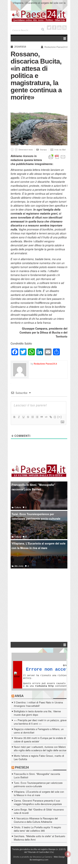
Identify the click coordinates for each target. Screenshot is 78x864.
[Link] (50, 417)
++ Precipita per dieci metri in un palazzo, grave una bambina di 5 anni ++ (40, 721)
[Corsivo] (18, 417)
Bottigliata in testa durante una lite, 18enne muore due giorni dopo (37, 712)
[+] (60, 416)
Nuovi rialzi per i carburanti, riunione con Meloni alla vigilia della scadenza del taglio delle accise (40, 748)
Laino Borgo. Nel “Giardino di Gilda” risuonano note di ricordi (39, 811)
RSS (64, 27)
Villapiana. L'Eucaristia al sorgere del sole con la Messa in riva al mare (39, 545)
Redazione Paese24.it (55, 47)
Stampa (43, 149)
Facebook (54, 27)
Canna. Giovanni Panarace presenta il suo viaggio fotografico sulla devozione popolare (38, 802)
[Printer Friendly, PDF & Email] (57, 156)
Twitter (49, 27)
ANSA (19, 696)
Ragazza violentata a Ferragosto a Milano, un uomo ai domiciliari (39, 730)
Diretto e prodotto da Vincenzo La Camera (32, 856)
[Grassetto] (14, 417)
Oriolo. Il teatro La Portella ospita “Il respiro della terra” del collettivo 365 (37, 828)
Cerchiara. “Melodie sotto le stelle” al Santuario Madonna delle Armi (39, 837)
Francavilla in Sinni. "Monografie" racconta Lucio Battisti (33, 487)
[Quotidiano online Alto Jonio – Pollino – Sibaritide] (39, 15)
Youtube (59, 27)
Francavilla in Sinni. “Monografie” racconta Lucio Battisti (37, 775)
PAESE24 (22, 767)
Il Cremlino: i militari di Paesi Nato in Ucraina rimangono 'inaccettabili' (38, 704)
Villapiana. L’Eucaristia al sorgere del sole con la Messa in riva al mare (39, 4)
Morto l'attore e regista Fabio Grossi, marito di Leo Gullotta (39, 757)
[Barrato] (28, 417)
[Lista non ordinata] (37, 417)
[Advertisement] (39, 599)
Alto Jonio (18, 565)
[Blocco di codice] (46, 417)
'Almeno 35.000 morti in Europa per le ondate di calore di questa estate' (40, 739)
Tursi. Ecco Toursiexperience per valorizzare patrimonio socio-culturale (36, 516)
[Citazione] (41, 417)
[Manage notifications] (68, 854)
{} (55, 416)
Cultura (17, 507)
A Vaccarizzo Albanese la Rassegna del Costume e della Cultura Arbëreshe (36, 820)
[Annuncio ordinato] (32, 417)
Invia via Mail (60, 149)
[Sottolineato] (23, 417)
